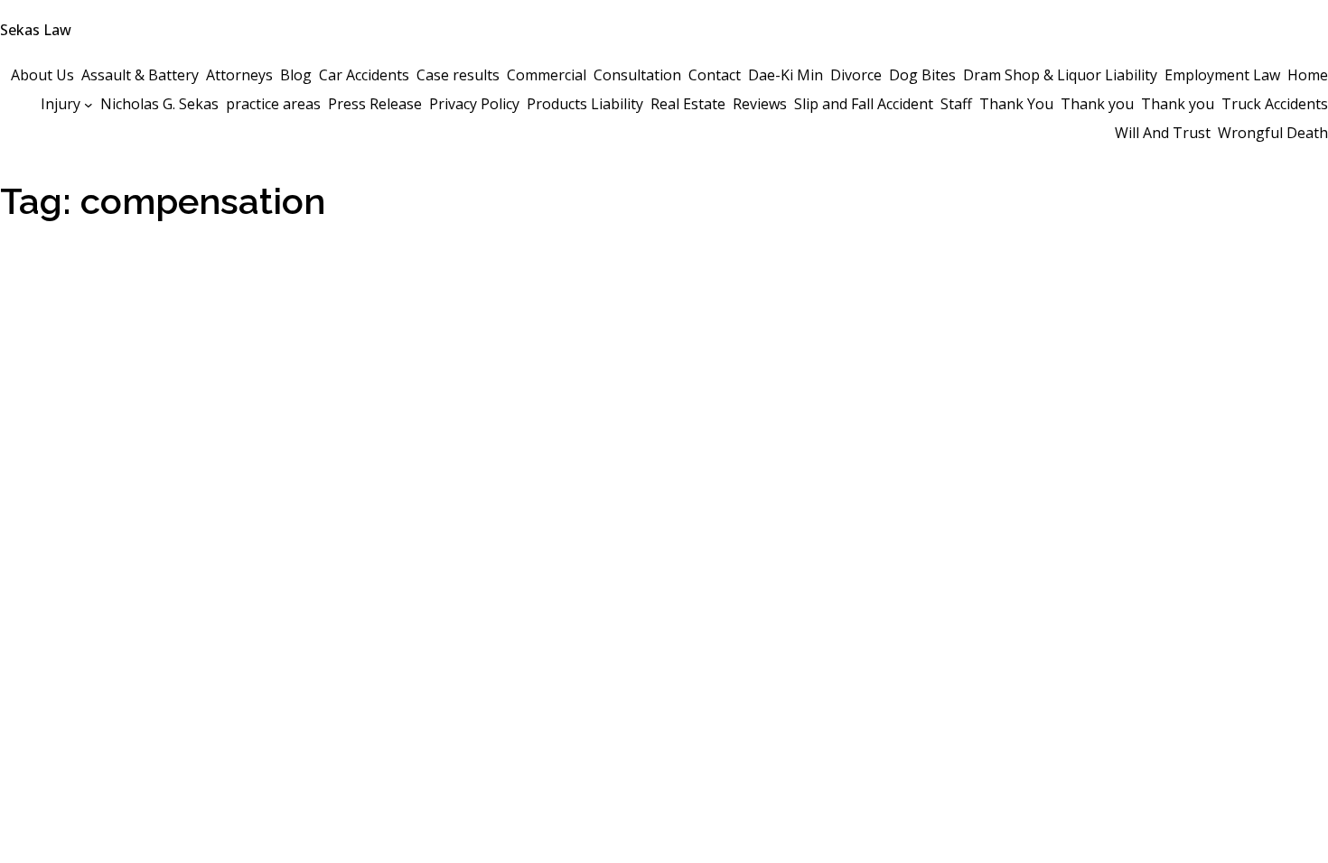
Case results (458, 75)
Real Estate (687, 104)
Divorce (856, 75)
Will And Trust (1163, 133)
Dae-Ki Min (785, 75)
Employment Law (1222, 75)
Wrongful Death (1273, 133)
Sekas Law (35, 30)
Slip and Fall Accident (863, 104)
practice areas (273, 104)
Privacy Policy (474, 104)
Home (1307, 75)
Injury (60, 104)
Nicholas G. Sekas (159, 104)
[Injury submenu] (88, 103)
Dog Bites (922, 75)
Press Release (375, 104)
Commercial (546, 75)
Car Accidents (364, 75)
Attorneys (239, 75)
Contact (714, 75)
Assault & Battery (140, 75)
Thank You (1016, 104)
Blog (296, 75)
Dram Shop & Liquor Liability (1060, 75)
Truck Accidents (1274, 104)
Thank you (1097, 104)
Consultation (637, 75)
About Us (42, 75)
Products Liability (585, 104)
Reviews (760, 104)
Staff (956, 104)
